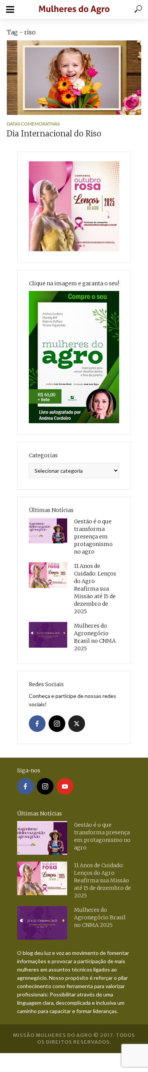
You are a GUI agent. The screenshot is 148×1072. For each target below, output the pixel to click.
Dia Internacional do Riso (54, 133)
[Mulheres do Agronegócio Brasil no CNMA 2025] (48, 635)
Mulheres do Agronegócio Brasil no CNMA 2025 (95, 637)
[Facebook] (37, 723)
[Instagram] (57, 723)
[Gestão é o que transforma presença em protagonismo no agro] (48, 530)
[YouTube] (65, 786)
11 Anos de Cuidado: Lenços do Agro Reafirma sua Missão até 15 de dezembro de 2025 (95, 589)
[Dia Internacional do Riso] (74, 77)
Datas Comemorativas (33, 124)
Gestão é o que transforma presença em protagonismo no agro (93, 536)
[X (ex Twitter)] (76, 723)
